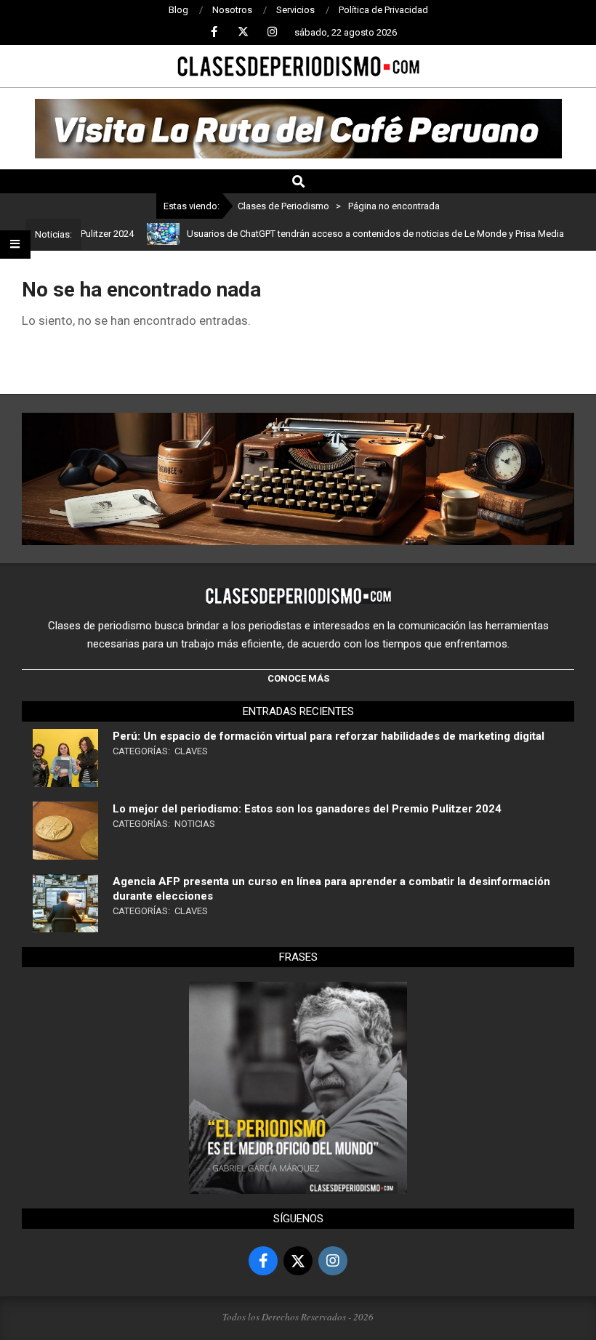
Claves (191, 751)
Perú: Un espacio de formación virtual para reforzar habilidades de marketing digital (328, 736)
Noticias (194, 823)
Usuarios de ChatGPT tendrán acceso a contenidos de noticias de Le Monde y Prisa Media (352, 233)
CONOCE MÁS (298, 678)
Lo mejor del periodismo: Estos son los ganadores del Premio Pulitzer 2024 (307, 808)
